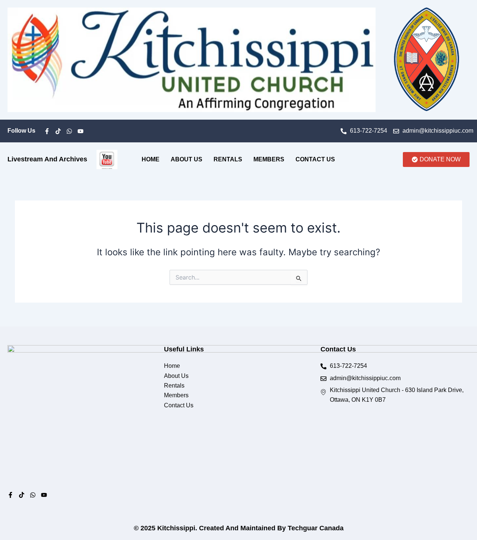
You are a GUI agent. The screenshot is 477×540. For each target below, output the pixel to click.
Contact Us (315, 159)
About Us (186, 159)
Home (150, 159)
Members (268, 159)
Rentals (228, 159)
